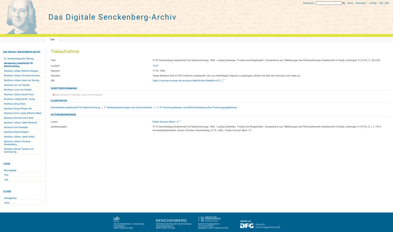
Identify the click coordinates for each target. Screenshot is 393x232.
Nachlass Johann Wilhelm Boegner (21, 70)
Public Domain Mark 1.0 (165, 121)
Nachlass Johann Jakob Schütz (19, 136)
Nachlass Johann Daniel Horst (19, 94)
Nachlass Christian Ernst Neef (19, 117)
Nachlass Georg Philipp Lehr (18, 108)
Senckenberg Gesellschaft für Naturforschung (18, 65)
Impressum (361, 3)
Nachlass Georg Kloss (14, 103)
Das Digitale (112, 17)
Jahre (7, 202)
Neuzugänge (10, 170)
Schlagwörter (10, 198)
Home (350, 3)
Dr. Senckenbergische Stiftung (19, 58)
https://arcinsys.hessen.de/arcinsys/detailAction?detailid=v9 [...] (187, 80)
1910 (155, 65)
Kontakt (373, 3)
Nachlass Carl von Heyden (17, 85)
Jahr (6, 179)
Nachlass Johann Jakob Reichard (20, 122)
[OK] (344, 3)
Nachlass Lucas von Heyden (18, 89)
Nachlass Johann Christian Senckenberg (17, 143)
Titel (6, 174)
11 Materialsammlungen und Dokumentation (128, 107)
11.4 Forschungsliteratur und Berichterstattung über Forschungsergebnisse (196, 107)
